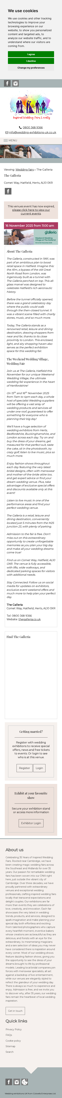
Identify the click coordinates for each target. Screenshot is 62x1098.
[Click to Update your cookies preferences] (24, 1082)
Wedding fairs (25, 169)
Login (39, 768)
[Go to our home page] (31, 105)
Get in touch (15, 1010)
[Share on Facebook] (8, 193)
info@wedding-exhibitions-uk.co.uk (32, 132)
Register (24, 768)
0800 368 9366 (33, 127)
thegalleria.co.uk (30, 619)
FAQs (9, 1035)
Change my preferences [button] (31, 67)
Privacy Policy (14, 1029)
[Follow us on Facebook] (7, 85)
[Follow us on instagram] (15, 85)
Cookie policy (13, 1040)
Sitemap (10, 1046)
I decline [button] (31, 61)
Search (10, 1051)
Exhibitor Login (31, 823)
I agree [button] (31, 54)
